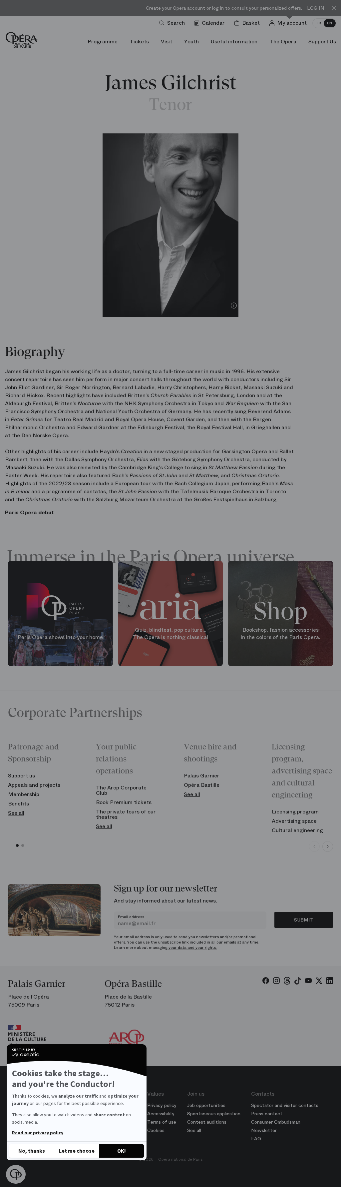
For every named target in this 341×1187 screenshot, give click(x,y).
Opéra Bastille (201, 785)
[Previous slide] (314, 846)
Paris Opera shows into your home (60, 637)
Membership (23, 794)
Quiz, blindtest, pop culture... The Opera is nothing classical (170, 633)
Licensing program (295, 811)
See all (16, 813)
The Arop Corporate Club (121, 790)
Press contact (266, 1113)
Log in (315, 8)
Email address (131, 917)
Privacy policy (161, 1105)
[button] (16, 1174)
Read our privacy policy (37, 1133)
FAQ (256, 1138)
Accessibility (160, 1113)
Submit (303, 920)
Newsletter (264, 1130)
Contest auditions (206, 1122)
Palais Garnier (201, 775)
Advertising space (294, 821)
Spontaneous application (213, 1113)
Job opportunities (206, 1105)
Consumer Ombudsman (275, 1122)
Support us (21, 775)
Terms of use (161, 1122)
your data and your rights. (193, 948)
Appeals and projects (34, 785)
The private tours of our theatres (126, 814)
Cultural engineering (297, 830)
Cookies (156, 1130)
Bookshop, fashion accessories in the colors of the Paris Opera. (280, 633)
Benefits (18, 803)
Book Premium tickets (124, 802)
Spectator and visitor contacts (284, 1105)
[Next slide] (327, 846)
